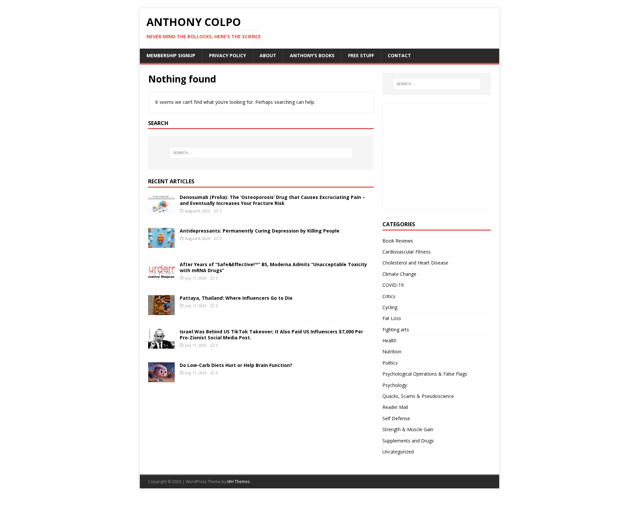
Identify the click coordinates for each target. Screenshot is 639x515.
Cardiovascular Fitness (406, 252)
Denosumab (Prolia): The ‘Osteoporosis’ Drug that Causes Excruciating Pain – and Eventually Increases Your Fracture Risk (272, 200)
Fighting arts (395, 329)
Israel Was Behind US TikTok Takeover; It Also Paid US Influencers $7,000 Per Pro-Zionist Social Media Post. (271, 334)
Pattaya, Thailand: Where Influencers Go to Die (236, 298)
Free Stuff (361, 55)
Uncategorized (398, 451)
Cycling (389, 307)
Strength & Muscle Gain (407, 429)
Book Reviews (397, 241)
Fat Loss (391, 318)
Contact (399, 55)
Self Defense (396, 418)
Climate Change (399, 274)
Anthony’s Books (312, 55)
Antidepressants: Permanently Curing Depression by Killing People (259, 231)
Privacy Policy (227, 55)
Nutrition (391, 351)
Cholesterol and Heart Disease (415, 262)
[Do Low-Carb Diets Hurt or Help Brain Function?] (161, 378)
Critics (388, 296)
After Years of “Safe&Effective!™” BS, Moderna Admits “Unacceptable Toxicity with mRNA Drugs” (273, 267)
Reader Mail (395, 407)
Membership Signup (170, 55)
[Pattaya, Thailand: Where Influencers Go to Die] (161, 311)
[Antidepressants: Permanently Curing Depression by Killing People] (161, 244)
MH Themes (238, 481)
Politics (390, 363)
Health (389, 340)
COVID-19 (393, 285)
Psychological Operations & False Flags (424, 374)
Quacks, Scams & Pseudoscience (418, 396)
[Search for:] (260, 152)
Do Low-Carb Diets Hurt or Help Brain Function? (236, 365)
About (268, 55)
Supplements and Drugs (408, 440)
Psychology (394, 385)
